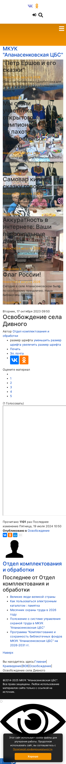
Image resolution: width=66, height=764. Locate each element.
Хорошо (33, 756)
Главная (40, 661)
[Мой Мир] (15, 535)
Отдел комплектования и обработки (32, 567)
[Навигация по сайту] (61, 29)
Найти (6, 6)
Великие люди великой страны (32, 597)
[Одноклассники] (24, 360)
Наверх (8, 652)
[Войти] (34, 15)
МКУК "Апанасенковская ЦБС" (33, 52)
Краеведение (12, 666)
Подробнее (11, 98)
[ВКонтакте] (14, 360)
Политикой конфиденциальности (32, 749)
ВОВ (25, 666)
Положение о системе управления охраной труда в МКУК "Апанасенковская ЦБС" (35, 623)
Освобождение (39, 530)
